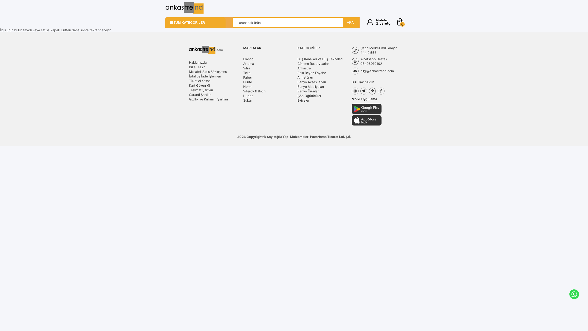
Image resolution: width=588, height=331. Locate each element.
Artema (248, 64)
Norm (247, 86)
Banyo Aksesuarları (311, 82)
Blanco (248, 59)
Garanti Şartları (200, 95)
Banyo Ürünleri (308, 91)
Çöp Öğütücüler (309, 96)
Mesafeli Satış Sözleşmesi (208, 72)
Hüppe (248, 96)
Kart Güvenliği (199, 85)
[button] (409, 21)
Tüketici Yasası (200, 81)
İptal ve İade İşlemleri (205, 76)
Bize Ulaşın (197, 67)
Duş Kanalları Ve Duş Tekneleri (319, 59)
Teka (247, 73)
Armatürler (305, 77)
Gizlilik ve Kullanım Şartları (208, 99)
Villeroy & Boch (254, 91)
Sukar (247, 100)
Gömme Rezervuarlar (313, 64)
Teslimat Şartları (201, 90)
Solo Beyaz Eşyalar (311, 73)
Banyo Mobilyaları (310, 86)
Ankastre (304, 68)
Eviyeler (303, 100)
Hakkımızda (198, 62)
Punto (247, 82)
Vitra (246, 68)
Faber (247, 77)
